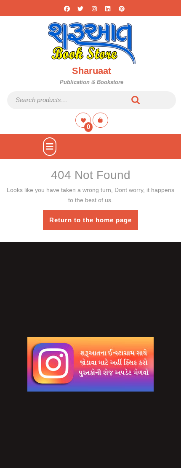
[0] (84, 120)
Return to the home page (93, 223)
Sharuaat (91, 71)
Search (135, 100)
